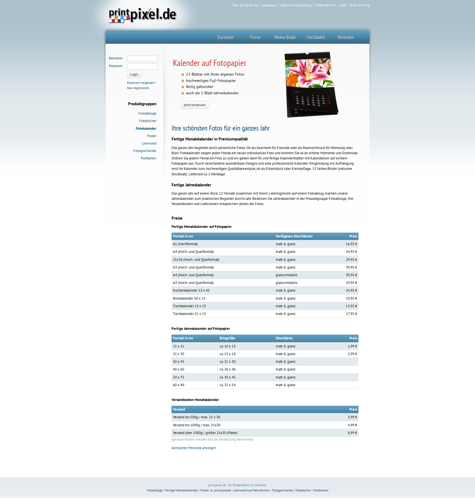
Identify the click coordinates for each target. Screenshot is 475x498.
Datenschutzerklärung (296, 5)
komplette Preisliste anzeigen (194, 448)
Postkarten (148, 158)
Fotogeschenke (144, 150)
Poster (151, 136)
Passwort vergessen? (141, 83)
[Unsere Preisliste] (255, 37)
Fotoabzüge (147, 113)
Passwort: (116, 65)
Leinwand (149, 143)
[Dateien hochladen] (316, 37)
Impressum (269, 5)
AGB (343, 5)
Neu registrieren (138, 88)
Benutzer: (116, 58)
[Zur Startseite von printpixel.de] (142, 14)
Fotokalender (146, 128)
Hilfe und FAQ (359, 5)
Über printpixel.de (244, 5)
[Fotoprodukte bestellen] (346, 37)
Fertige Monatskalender (181, 490)
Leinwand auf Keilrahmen (252, 490)
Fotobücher (147, 120)
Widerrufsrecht (326, 5)
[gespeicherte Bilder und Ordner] (285, 37)
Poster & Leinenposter (215, 490)
